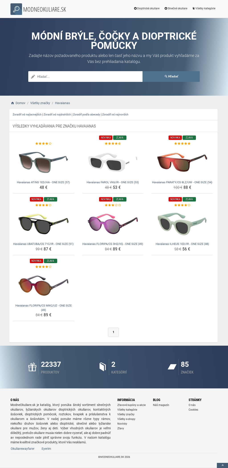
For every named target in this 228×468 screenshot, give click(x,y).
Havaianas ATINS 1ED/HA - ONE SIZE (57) (43, 182)
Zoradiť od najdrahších (57, 114)
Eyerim (46, 448)
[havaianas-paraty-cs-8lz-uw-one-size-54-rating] (182, 143)
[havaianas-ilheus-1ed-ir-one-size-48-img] (182, 224)
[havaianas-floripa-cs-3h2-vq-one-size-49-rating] (113, 205)
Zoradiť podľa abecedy (86, 114)
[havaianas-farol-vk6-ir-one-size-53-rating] (113, 143)
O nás (192, 405)
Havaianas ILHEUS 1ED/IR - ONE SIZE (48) (182, 244)
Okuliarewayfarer (23, 448)
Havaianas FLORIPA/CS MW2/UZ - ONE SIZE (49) (43, 308)
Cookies (193, 409)
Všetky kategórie (205, 8)
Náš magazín (161, 405)
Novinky (122, 423)
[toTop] (222, 465)
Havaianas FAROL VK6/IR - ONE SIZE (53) (113, 182)
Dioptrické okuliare (148, 8)
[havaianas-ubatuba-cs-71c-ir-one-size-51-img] (43, 224)
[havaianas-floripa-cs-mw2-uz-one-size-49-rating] (43, 267)
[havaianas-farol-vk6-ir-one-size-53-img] (113, 162)
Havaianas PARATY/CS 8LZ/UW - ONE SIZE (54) (182, 182)
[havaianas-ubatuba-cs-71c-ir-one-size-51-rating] (43, 205)
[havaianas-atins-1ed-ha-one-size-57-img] (43, 162)
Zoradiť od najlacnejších (27, 114)
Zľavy (120, 428)
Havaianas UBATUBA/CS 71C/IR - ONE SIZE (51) (43, 244)
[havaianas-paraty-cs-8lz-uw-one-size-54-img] (182, 162)
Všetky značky (125, 414)
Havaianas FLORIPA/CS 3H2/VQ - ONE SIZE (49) (112, 244)
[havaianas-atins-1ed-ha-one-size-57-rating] (43, 143)
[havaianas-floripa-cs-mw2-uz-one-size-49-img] (43, 285)
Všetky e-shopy (126, 419)
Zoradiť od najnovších (115, 114)
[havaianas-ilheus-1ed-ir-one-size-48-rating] (182, 205)
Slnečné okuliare (177, 8)
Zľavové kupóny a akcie (131, 405)
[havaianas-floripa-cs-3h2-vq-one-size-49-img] (113, 224)
